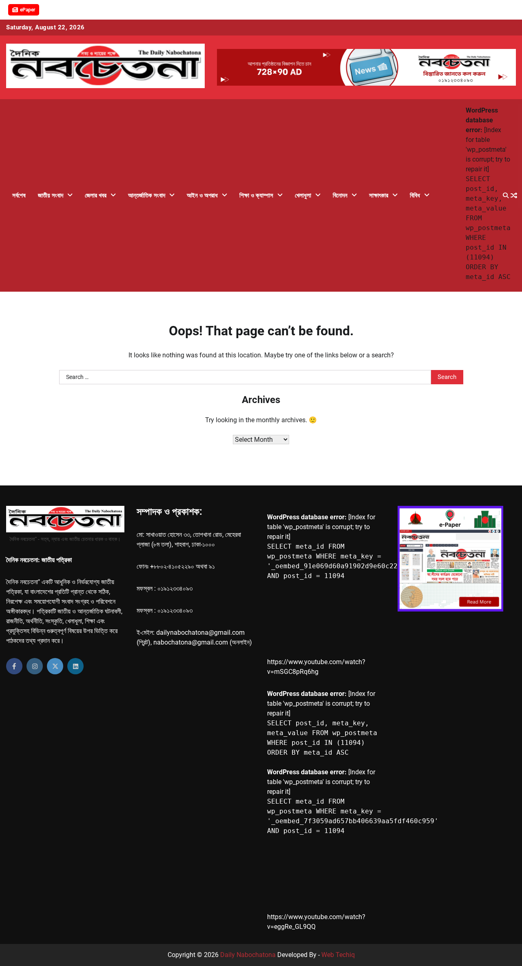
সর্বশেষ (19, 195)
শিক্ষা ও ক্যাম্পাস (256, 195)
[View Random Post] (514, 195)
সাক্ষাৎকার (378, 195)
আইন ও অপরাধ (202, 195)
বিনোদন (340, 195)
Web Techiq (338, 955)
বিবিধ (415, 195)
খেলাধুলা (303, 195)
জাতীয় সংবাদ (50, 195)
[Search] (506, 195)
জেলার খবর (95, 195)
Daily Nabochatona (248, 955)
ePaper (27, 10)
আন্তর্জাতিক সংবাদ (146, 195)
